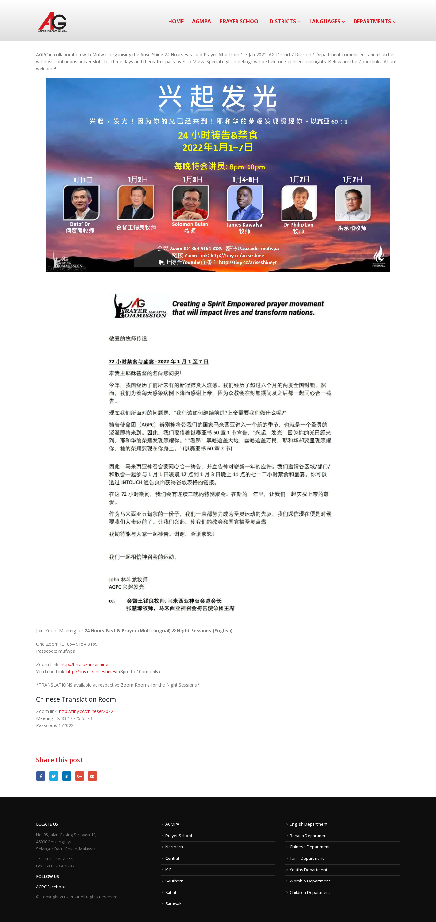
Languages (324, 21)
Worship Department (310, 881)
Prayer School (240, 21)
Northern (174, 847)
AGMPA (201, 21)
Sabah (171, 892)
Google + (79, 776)
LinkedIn (66, 776)
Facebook (40, 776)
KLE (168, 870)
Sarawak (173, 903)
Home (176, 21)
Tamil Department (307, 858)
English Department (308, 824)
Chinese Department (310, 847)
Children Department (310, 892)
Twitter (53, 776)
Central (172, 858)
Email (92, 776)
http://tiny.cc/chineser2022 (86, 711)
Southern (174, 881)
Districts (283, 21)
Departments (372, 21)
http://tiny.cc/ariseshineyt (92, 671)
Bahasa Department (309, 835)
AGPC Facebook (51, 886)
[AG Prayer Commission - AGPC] (52, 20)
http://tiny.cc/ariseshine (84, 664)
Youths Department (308, 870)
